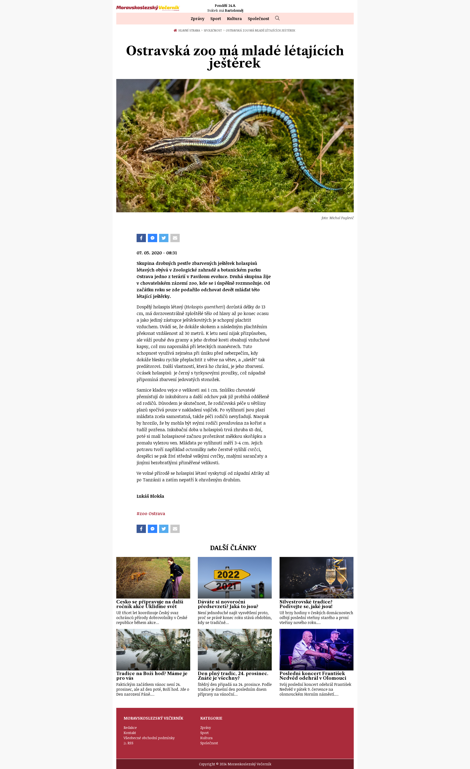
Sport (215, 18)
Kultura (234, 18)
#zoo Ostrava (151, 513)
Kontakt (130, 732)
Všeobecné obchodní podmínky (149, 737)
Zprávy (197, 18)
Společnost (258, 18)
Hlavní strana (190, 30)
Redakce (130, 727)
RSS (130, 743)
